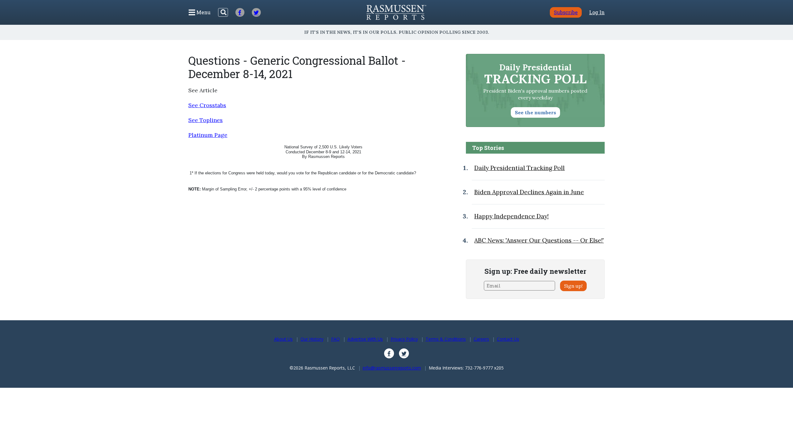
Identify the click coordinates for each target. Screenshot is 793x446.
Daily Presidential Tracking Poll (519, 168)
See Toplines (205, 120)
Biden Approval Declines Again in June (529, 192)
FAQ (335, 339)
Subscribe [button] (566, 12)
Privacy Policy (404, 339)
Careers (481, 339)
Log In (597, 12)
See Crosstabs (207, 105)
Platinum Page (207, 134)
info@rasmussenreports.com (392, 368)
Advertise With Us (365, 339)
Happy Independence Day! (511, 216)
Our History (311, 339)
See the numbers (535, 112)
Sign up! (573, 286)
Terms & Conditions (446, 339)
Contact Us (508, 339)
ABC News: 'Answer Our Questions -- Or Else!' (539, 240)
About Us (283, 339)
